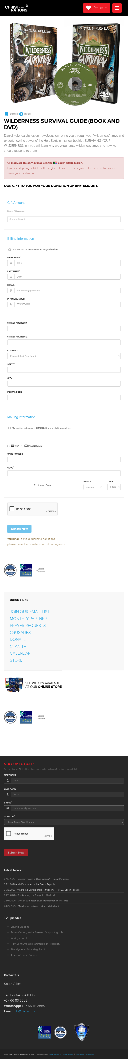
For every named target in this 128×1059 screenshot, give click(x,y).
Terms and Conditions (85, 1054)
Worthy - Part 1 (19, 938)
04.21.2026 (29, 895)
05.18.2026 (42, 889)
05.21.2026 (30, 884)
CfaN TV (18, 646)
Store (16, 660)
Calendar (20, 653)
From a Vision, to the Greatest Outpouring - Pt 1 (37, 932)
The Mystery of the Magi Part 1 (28, 949)
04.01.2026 (36, 900)
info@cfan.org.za (24, 1011)
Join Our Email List (30, 611)
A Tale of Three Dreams (24, 955)
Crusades (20, 632)
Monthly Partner (28, 618)
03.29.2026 (31, 906)
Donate (99, 8)
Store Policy (68, 1054)
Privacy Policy (54, 1054)
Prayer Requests (28, 625)
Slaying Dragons (20, 926)
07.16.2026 (36, 879)
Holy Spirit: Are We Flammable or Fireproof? (35, 944)
